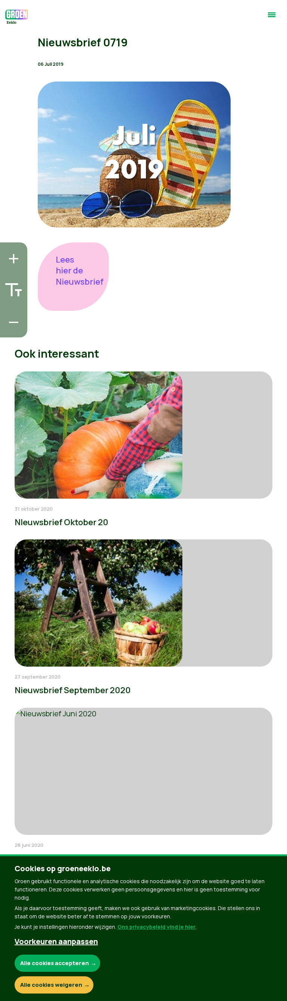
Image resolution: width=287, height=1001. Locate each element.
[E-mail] (11, 329)
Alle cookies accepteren (54, 963)
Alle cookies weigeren (51, 985)
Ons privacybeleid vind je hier (156, 926)
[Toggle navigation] (271, 18)
